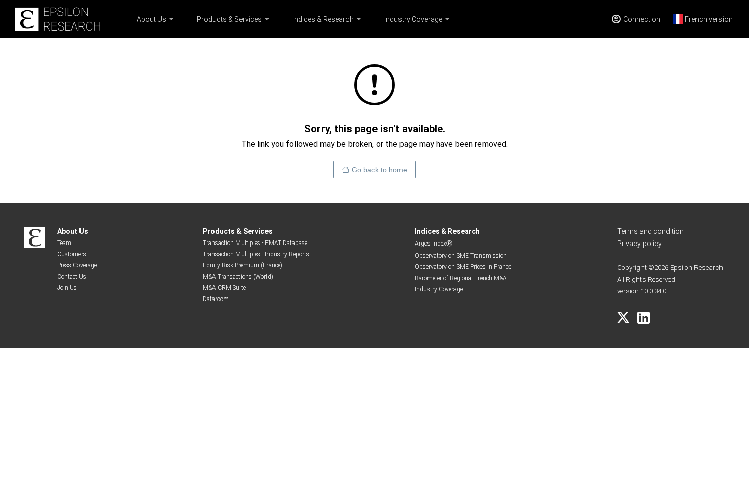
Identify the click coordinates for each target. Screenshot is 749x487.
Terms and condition (650, 231)
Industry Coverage (413, 19)
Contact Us (71, 276)
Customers (71, 254)
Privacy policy (639, 243)
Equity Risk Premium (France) (242, 265)
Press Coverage (77, 265)
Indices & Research (323, 19)
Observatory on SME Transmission (461, 255)
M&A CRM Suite (224, 287)
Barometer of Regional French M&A (461, 278)
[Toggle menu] (171, 19)
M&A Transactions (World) (238, 276)
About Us (151, 19)
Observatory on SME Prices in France (463, 266)
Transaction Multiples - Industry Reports (256, 254)
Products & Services (229, 19)
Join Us (67, 287)
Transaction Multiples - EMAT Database (255, 243)
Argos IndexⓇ (433, 243)
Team (64, 243)
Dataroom (216, 299)
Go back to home (379, 170)
